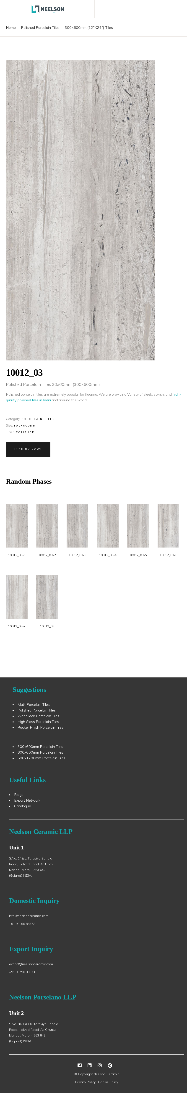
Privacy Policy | (86, 1082)
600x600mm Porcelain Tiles (40, 752)
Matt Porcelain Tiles (34, 704)
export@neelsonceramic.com (31, 964)
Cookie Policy (108, 1082)
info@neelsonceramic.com (29, 916)
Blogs (18, 794)
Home (11, 27)
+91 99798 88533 (22, 972)
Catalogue (22, 806)
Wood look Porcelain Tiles (38, 716)
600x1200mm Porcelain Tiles (41, 758)
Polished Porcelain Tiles (40, 27)
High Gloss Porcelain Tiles (38, 721)
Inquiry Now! (28, 449)
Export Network (27, 800)
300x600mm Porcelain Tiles (40, 746)
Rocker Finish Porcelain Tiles (40, 727)
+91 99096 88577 (22, 924)
